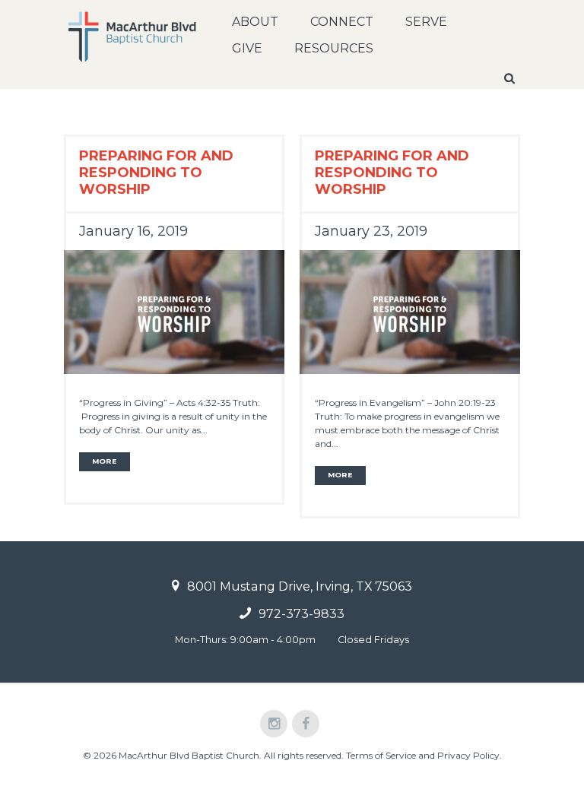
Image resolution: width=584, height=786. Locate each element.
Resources (333, 48)
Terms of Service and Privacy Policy (423, 755)
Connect (341, 21)
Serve (426, 21)
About (255, 21)
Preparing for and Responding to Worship (156, 172)
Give (247, 48)
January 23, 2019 (371, 231)
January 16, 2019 (133, 231)
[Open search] (511, 78)
